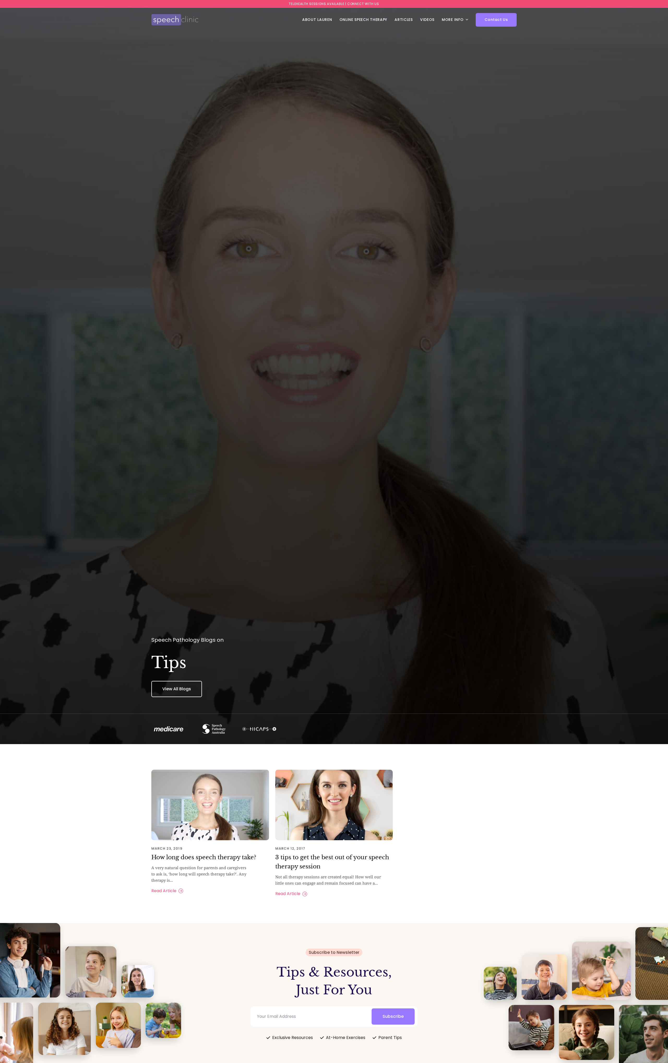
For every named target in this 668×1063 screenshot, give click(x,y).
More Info (452, 19)
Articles (404, 19)
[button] (496, 20)
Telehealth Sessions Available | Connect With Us (334, 4)
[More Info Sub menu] (467, 19)
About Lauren (317, 19)
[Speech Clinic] (174, 19)
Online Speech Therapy (363, 19)
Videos (427, 19)
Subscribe (393, 1016)
